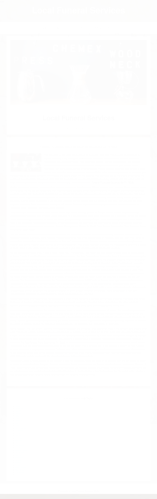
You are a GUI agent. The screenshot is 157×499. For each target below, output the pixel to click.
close (2, 1)
